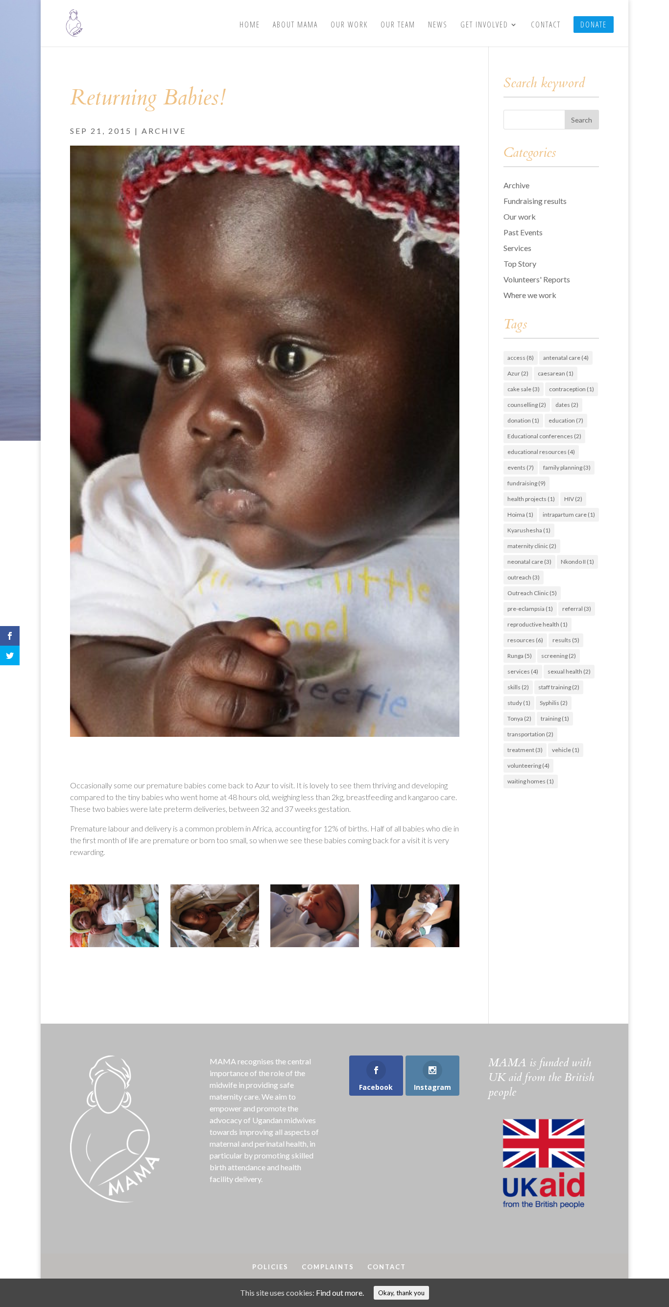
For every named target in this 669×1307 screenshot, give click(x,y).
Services (517, 247)
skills (518, 687)
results (565, 640)
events (520, 467)
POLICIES (270, 1267)
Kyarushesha (528, 530)
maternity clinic (531, 546)
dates (566, 404)
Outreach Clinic (532, 593)
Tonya (519, 718)
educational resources (541, 451)
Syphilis (554, 702)
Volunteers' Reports (536, 279)
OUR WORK (349, 25)
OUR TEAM (398, 25)
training (555, 718)
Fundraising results (535, 200)
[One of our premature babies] (114, 947)
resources (525, 640)
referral (576, 608)
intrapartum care (569, 514)
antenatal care (566, 357)
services (522, 671)
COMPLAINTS (328, 1267)
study (518, 702)
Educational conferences (544, 436)
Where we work (529, 295)
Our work (519, 216)
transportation (530, 734)
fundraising (526, 483)
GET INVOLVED (484, 25)
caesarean (555, 373)
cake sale (523, 389)
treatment (525, 750)
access (520, 357)
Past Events (523, 232)
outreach (523, 577)
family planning (567, 467)
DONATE (593, 24)
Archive (164, 130)
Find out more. (340, 1292)
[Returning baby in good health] (415, 947)
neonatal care (529, 561)
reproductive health (537, 624)
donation (523, 420)
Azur (517, 373)
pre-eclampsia (530, 608)
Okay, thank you (401, 1293)
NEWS (438, 25)
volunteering (528, 765)
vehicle (565, 750)
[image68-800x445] (314, 947)
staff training (558, 687)
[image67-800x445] (214, 947)
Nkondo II (577, 561)
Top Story (519, 263)
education (566, 420)
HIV (573, 499)
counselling (526, 404)
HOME (249, 25)
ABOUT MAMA (295, 25)
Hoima (520, 514)
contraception (571, 389)
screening (558, 655)
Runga (519, 655)
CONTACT (546, 25)
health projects (531, 499)
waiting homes (530, 781)
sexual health (569, 671)
